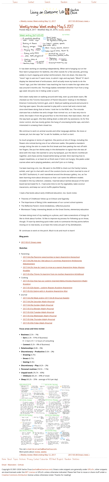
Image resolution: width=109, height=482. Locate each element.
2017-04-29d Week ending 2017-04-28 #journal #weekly (46, 298)
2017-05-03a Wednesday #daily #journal (40, 315)
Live (79, 2)
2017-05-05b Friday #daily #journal (37, 323)
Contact (31, 2)
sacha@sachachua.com (42, 469)
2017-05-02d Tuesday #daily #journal (38, 312)
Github (21, 464)
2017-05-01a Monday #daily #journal (38, 308)
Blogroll (60, 459)
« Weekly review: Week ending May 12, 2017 (37, 21)
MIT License (30, 472)
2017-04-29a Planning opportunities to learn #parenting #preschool (51, 257)
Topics (14, 2)
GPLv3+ (91, 469)
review (61, 29)
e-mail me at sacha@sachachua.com (41, 449)
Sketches (75, 459)
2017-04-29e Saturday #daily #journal (38, 301)
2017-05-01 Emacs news (31, 242)
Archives (22, 459)
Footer (94, 2)
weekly (67, 29)
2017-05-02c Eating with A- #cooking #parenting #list (45, 291)
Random (64, 2)
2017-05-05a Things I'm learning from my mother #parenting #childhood (53, 274)
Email (4, 464)
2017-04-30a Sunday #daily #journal (38, 305)
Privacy (30, 459)
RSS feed (52, 459)
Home (4, 459)
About (9, 459)
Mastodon (12, 464)
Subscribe (44, 459)
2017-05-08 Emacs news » (79, 21)
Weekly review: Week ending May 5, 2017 (46, 27)
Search (47, 2)
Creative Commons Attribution (14, 475)
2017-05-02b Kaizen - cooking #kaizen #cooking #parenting (47, 287)
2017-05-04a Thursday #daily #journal (39, 319)
